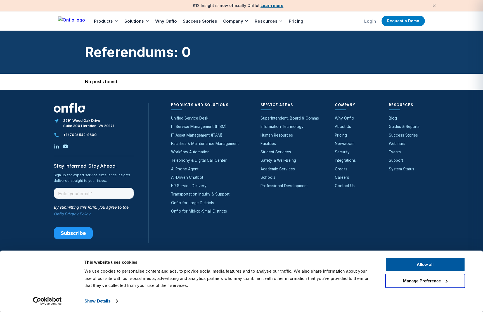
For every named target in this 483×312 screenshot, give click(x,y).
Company (233, 21)
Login (370, 21)
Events (395, 152)
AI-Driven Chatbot (187, 177)
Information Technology (282, 126)
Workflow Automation (190, 152)
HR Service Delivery (189, 186)
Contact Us (345, 186)
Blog (393, 118)
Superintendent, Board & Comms (290, 118)
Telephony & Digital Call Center (199, 160)
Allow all (425, 264)
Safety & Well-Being (278, 160)
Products (103, 21)
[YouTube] (65, 146)
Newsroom (344, 143)
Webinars (397, 143)
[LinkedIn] (56, 146)
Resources (266, 21)
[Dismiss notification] (434, 6)
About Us (343, 126)
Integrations (345, 160)
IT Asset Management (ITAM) (196, 135)
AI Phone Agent (184, 169)
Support (396, 160)
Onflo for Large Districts (192, 203)
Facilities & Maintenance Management (205, 143)
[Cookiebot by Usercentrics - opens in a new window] (47, 301)
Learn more (272, 5)
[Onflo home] (71, 20)
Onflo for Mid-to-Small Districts (199, 211)
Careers (342, 177)
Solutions (134, 21)
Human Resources (277, 135)
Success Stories (200, 21)
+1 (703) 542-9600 (80, 135)
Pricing (296, 21)
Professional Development (284, 186)
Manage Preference (422, 280)
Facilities (268, 143)
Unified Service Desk (189, 118)
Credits (341, 169)
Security (342, 152)
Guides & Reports (404, 126)
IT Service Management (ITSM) (198, 126)
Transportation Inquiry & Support (200, 194)
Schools (268, 177)
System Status (401, 169)
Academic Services (278, 169)
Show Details (97, 301)
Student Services (276, 152)
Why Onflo (166, 21)
